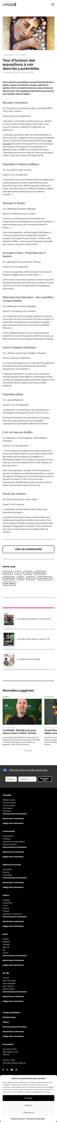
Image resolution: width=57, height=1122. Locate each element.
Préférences (28, 1112)
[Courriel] (32, 72)
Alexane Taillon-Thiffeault (18, 72)
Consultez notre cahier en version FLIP (33, 639)
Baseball (6, 697)
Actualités (48, 697)
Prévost (30, 578)
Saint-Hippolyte (45, 578)
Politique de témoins (18, 1119)
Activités (7, 573)
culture (28, 573)
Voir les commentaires (28, 549)
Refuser (28, 1105)
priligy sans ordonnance (13, 823)
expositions (40, 573)
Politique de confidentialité (35, 1119)
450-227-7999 (9, 1060)
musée (20, 578)
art (18, 573)
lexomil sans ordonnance (13, 818)
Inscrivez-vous (44, 779)
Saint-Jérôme (9, 584)
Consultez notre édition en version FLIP (34, 619)
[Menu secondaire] (52, 4)
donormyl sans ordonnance (15, 814)
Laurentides (8, 578)
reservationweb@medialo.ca (14, 1063)
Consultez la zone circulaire (28, 659)
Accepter (28, 1098)
